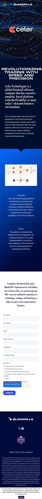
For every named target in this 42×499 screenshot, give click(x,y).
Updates (12, 452)
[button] (4, 4)
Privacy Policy (20, 452)
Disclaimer (29, 452)
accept (21, 497)
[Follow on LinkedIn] (22, 428)
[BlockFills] (21, 4)
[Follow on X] (19, 428)
